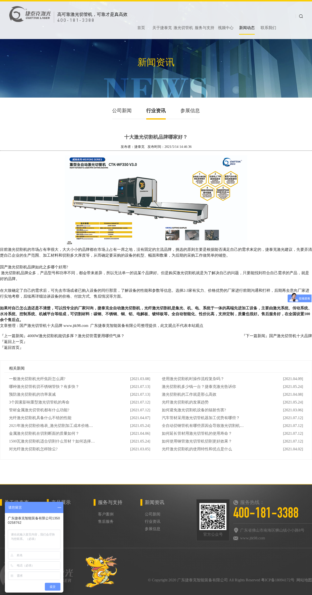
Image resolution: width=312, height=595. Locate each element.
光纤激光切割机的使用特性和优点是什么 (197, 449)
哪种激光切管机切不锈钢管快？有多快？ (44, 386)
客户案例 (106, 514)
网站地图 (304, 580)
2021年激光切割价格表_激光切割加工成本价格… (51, 426)
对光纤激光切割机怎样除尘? (33, 449)
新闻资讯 (154, 502)
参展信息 (190, 110)
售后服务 (106, 521)
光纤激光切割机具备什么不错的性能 (40, 418)
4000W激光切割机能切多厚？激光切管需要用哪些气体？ (76, 336)
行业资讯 (156, 110)
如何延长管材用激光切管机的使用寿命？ (197, 433)
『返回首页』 (11, 347)
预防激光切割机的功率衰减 (32, 394)
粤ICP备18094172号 (277, 580)
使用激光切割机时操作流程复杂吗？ (193, 379)
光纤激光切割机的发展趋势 (185, 402)
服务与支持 (110, 502)
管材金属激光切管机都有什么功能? (39, 410)
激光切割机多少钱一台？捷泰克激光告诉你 (199, 386)
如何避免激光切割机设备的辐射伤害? (194, 410)
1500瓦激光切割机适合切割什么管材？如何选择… (52, 441)
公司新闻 (122, 110)
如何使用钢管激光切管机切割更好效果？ (197, 441)
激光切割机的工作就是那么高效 (189, 394)
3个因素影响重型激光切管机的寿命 (39, 402)
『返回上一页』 (13, 342)
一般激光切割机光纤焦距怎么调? (37, 379)
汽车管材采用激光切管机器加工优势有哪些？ (201, 418)
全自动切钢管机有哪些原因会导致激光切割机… (203, 426)
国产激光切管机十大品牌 (290, 336)
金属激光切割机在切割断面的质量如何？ (44, 433)
